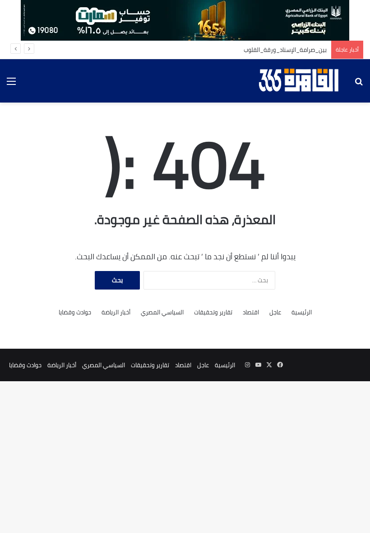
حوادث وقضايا (75, 312)
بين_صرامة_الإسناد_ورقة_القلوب (285, 49)
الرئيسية (301, 312)
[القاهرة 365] (300, 80)
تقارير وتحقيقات (213, 312)
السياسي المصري (162, 312)
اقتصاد (251, 312)
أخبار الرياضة (116, 312)
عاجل (275, 312)
